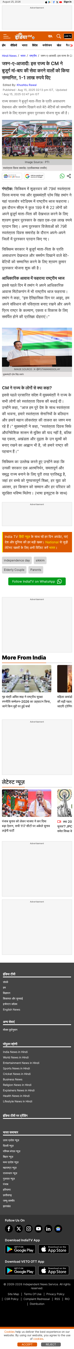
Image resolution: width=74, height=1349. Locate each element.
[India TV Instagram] (29, 1229)
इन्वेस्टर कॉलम (10, 1004)
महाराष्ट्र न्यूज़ (10, 1167)
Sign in (67, 1)
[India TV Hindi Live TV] (68, 36)
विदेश (35, 45)
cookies (38, 1338)
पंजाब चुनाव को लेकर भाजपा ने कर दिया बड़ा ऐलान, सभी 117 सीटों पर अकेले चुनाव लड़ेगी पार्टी (26, 826)
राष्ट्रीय (33, 55)
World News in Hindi (16, 1057)
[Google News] (12, 176)
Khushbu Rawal (27, 85)
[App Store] (53, 1249)
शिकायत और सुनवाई (13, 998)
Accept (27, 1344)
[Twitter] (19, 1229)
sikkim (40, 560)
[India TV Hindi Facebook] (54, 2)
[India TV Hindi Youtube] (60, 2)
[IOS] (46, 2)
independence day (17, 560)
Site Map (13, 1294)
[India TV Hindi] (25, 36)
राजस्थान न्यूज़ (10, 1173)
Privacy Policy (55, 1294)
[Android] (49, 2)
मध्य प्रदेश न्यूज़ (11, 1162)
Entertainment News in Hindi (21, 1062)
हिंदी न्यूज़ (24, 537)
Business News (12, 1079)
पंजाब (5, 1184)
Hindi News (9, 55)
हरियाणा (7, 1189)
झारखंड (7, 1206)
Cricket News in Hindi (17, 1073)
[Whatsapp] (62, 176)
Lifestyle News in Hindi (17, 1101)
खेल (59, 45)
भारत (24, 45)
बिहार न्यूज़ (8, 1156)
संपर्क (5, 982)
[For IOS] (53, 1270)
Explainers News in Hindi (19, 1090)
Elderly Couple (14, 570)
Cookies (9, 1331)
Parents (35, 570)
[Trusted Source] (34, 176)
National (52, 542)
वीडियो (13, 45)
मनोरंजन (47, 45)
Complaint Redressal (36, 1299)
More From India (24, 657)
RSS (57, 1299)
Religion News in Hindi (17, 1084)
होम (4, 45)
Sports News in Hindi (16, 1068)
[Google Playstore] (20, 1249)
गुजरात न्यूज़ (9, 1178)
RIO (67, 1299)
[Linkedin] (48, 1229)
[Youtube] (38, 1229)
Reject (51, 1344)
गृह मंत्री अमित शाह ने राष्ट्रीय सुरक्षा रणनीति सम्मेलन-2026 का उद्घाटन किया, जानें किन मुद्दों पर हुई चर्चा (26, 701)
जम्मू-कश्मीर (9, 1200)
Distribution (37, 1303)
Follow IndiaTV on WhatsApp (33, 581)
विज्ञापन (6, 993)
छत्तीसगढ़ (7, 1195)
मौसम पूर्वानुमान (10, 1029)
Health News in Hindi (16, 1095)
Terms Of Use (32, 1294)
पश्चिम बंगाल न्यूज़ (11, 1151)
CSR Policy (12, 1299)
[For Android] (20, 1270)
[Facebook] (9, 1229)
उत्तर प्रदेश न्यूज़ (11, 1140)
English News (11, 1009)
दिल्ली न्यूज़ (8, 1145)
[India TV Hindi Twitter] (57, 2)
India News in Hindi (15, 1051)
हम (4, 987)
